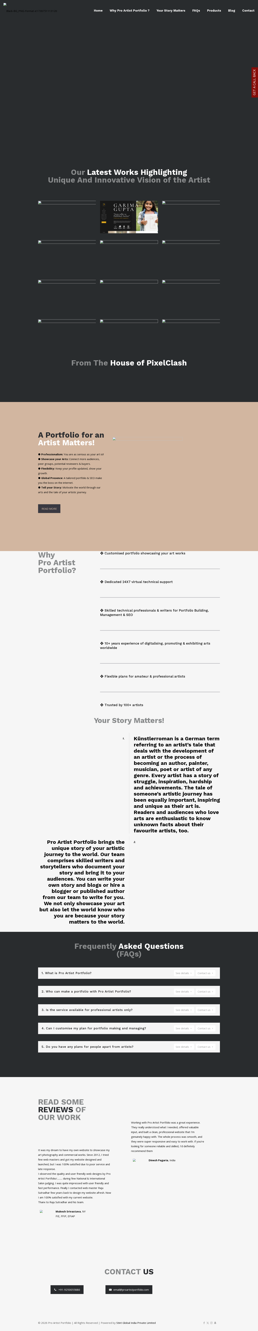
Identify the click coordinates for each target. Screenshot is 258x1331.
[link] (67, 217)
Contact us (204, 973)
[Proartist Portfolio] (30, 10)
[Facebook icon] (204, 1323)
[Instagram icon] (211, 1323)
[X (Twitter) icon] (207, 1323)
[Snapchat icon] (215, 1323)
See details (183, 973)
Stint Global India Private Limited (136, 1323)
